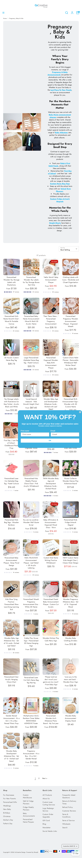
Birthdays (6, 813)
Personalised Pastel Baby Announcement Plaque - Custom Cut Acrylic (51, 603)
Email (53, 431)
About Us (46, 798)
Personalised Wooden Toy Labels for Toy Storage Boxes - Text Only (31, 281)
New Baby (7, 809)
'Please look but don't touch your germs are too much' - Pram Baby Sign (51, 681)
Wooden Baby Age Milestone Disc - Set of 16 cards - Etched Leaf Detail (11, 642)
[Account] (72, 12)
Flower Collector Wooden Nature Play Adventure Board (70, 481)
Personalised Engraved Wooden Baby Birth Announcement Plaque (51, 362)
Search (64, 827)
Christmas (6, 816)
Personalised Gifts (10, 802)
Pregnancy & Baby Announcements (58, 73)
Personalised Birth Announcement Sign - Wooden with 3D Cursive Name (70, 403)
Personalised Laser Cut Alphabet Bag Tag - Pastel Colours (11, 481)
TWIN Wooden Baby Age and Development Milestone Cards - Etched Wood (51, 483)
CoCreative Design (20, 852)
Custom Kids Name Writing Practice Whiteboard (51, 560)
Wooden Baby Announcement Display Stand (70, 718)
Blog (44, 824)
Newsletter (47, 827)
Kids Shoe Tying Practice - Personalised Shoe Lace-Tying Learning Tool (11, 604)
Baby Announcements (29, 814)
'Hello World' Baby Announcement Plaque (50, 280)
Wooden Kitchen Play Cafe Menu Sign (51, 639)
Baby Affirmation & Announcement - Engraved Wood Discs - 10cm (51, 524)
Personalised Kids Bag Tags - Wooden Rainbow (11, 522)
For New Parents (9, 798)
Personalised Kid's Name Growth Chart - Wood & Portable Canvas (11, 320)
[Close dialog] (80, 412)
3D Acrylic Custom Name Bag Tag (11, 358)
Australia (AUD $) (69, 846)
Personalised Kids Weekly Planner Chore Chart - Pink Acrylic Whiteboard (31, 482)
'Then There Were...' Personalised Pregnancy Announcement (51, 320)
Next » (44, 778)
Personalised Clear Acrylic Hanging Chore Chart (11, 679)
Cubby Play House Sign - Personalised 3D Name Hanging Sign (31, 642)
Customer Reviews (69, 811)
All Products (47, 795)
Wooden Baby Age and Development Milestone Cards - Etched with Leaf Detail (51, 404)
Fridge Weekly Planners (28, 808)
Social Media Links (50, 831)
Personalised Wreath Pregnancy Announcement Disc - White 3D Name (31, 603)
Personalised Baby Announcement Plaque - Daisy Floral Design (11, 562)
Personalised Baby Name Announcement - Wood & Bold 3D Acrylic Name (31, 320)
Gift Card (46, 820)
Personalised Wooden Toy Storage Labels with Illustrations (11, 281)
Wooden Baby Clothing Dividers (70, 639)
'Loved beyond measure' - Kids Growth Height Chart (31, 401)
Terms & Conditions (66, 815)
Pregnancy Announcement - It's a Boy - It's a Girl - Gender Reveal (31, 755)
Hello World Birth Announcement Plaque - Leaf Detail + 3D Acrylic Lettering (31, 563)
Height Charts (55, 223)
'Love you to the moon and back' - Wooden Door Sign (70, 679)
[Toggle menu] (3, 13)
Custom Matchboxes (27, 796)
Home (5, 18)
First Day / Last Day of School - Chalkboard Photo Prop (11, 444)
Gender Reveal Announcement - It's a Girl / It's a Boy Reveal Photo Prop (11, 720)
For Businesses (8, 795)
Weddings (7, 806)
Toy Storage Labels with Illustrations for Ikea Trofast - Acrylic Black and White (11, 403)
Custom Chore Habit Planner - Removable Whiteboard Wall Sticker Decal (70, 361)
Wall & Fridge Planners (28, 802)
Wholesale (66, 824)
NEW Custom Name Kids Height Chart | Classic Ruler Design (70, 560)
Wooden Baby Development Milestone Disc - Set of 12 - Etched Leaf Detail (11, 756)
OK (50, 440)
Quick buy (11, 271)
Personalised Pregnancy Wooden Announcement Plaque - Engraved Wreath (70, 321)
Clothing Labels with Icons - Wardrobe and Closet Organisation (70, 280)
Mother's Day (8, 820)
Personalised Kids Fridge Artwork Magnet (70, 522)
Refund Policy (67, 807)
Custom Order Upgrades (48, 815)
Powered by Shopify (32, 852)
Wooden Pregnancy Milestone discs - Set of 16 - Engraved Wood (70, 603)
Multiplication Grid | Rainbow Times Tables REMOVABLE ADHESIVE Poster (31, 720)
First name (25, 431)
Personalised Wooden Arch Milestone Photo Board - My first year (51, 720)
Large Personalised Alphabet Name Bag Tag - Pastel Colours (31, 360)
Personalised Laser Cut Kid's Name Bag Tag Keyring (31, 680)
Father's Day (7, 823)
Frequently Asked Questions (68, 796)
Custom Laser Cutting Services (49, 803)
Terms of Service (68, 820)
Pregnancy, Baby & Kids (16, 18)
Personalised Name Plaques (28, 820)
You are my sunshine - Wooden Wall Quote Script (31, 522)
